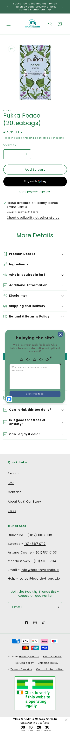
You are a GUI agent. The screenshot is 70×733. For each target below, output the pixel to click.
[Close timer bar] (66, 719)
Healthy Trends (29, 656)
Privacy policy (52, 656)
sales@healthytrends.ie (39, 578)
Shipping (28, 137)
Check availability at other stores (33, 218)
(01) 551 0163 (46, 552)
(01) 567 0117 (35, 544)
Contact (14, 492)
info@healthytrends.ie (40, 570)
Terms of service (21, 669)
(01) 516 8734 (45, 561)
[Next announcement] (62, 6)
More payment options (35, 191)
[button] (8, 24)
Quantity (9, 145)
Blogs (12, 511)
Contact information (50, 669)
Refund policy (25, 662)
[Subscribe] (57, 607)
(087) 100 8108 (39, 535)
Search (13, 473)
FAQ (11, 483)
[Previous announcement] (7, 6)
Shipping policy (48, 662)
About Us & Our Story (24, 501)
